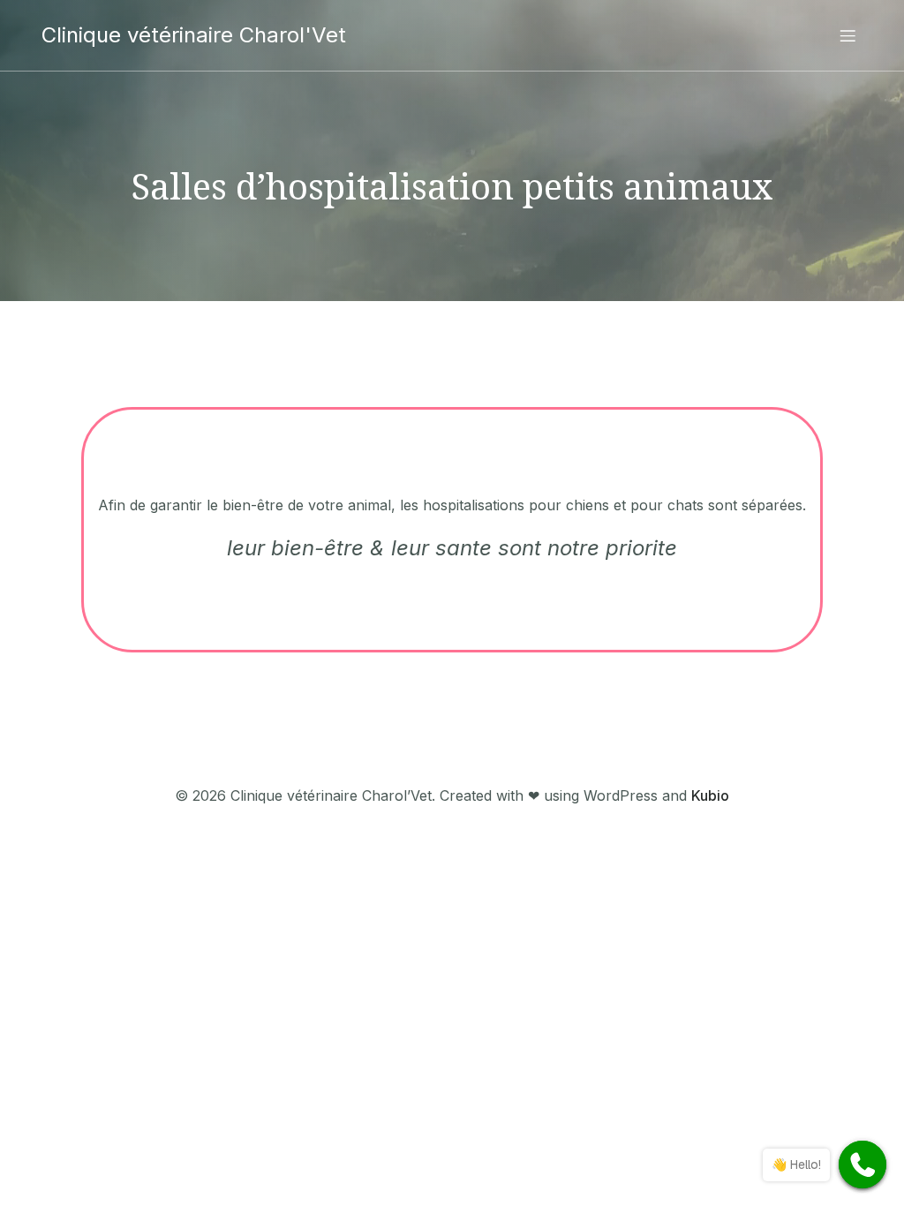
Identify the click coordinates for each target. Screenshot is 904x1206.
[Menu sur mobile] (847, 35)
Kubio (710, 795)
